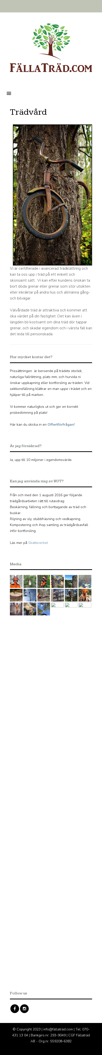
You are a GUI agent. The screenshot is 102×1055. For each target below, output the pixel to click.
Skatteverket (38, 542)
